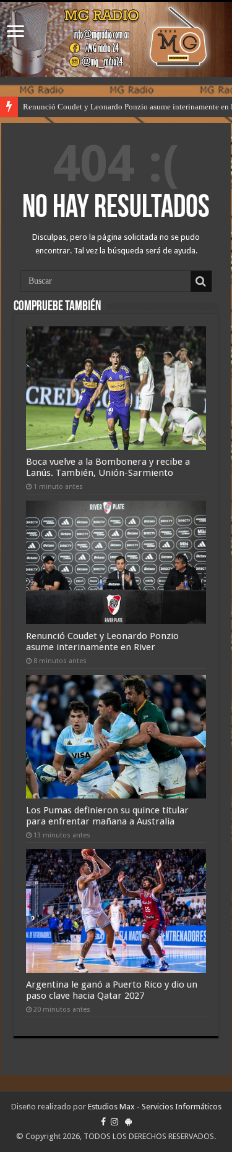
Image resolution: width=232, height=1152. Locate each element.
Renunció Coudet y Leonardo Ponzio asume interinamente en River (102, 641)
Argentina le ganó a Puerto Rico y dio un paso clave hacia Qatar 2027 (111, 990)
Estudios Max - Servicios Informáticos (154, 1106)
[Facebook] (103, 1121)
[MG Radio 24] (116, 39)
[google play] (128, 1121)
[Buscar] (201, 281)
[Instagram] (114, 1121)
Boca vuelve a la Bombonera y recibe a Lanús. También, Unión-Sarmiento (108, 467)
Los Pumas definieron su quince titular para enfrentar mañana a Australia (107, 816)
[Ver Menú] (15, 32)
